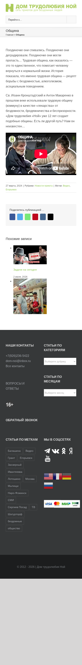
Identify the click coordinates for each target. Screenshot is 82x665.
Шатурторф (15, 514)
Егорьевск (11, 189)
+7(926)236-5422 (17, 355)
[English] (48, 476)
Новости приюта (44, 185)
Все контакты (15, 366)
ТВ (33, 507)
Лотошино (14, 478)
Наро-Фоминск (17, 493)
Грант (11, 457)
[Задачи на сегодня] (30, 248)
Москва (30, 478)
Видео (66, 185)
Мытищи (13, 485)
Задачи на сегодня (25, 269)
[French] (57, 476)
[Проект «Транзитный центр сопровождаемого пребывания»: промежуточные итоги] (30, 281)
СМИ (11, 500)
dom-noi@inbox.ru (18, 361)
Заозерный (15, 464)
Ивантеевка (15, 471)
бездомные (15, 521)
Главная (10, 35)
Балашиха (14, 450)
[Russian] (48, 485)
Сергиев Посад (17, 507)
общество (14, 528)
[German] (66, 476)
